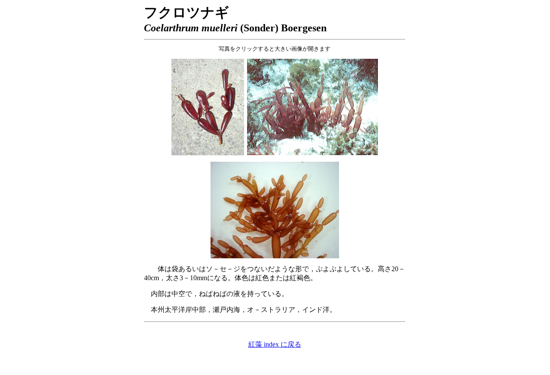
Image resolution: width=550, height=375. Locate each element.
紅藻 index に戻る (274, 344)
